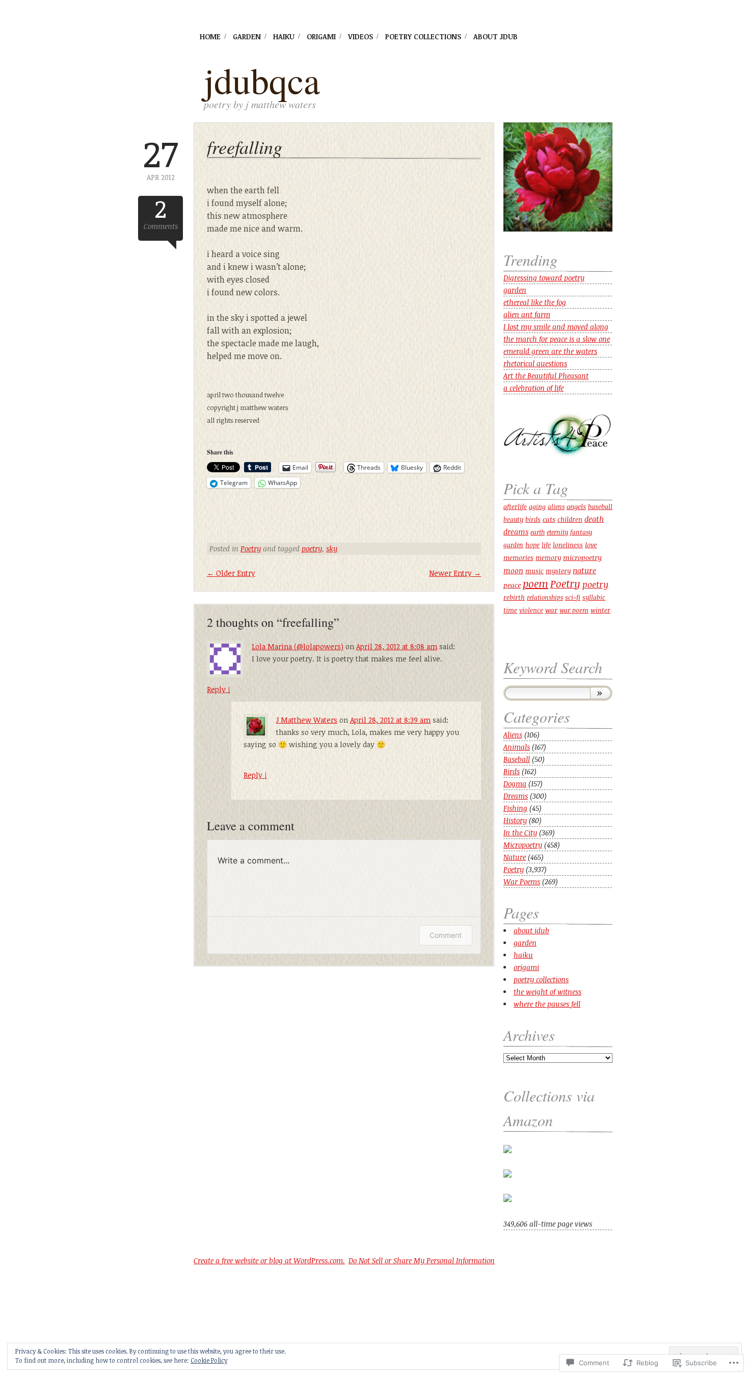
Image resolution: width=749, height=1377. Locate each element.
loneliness (568, 544)
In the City (520, 832)
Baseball (516, 759)
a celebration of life (533, 388)
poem (535, 583)
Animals (516, 747)
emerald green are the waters (550, 351)
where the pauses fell (547, 1004)
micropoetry (582, 557)
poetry (312, 548)
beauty (513, 519)
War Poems (521, 881)
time (510, 610)
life (546, 545)
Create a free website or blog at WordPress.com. (269, 1260)
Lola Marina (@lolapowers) (297, 646)
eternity (557, 532)
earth (537, 532)
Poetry (250, 548)
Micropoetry (522, 845)
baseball (600, 506)
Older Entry (231, 573)
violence (531, 610)
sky (331, 548)
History (515, 820)
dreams (515, 532)
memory (548, 557)
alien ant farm (526, 314)
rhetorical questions (535, 363)
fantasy (581, 532)
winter (600, 610)
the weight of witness (547, 992)
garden (247, 36)
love (591, 544)
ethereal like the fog (534, 302)
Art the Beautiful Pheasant (545, 375)
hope (532, 544)
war (551, 610)
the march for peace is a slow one (556, 339)
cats (549, 519)
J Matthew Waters (306, 720)
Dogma (514, 783)
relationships (545, 597)
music (534, 571)
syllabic (593, 597)
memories (518, 557)
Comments (161, 213)
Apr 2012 (160, 158)
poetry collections (423, 36)
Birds (511, 771)
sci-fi (572, 597)
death (594, 519)
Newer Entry (455, 573)
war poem (573, 610)
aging (537, 506)
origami (321, 36)
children (569, 519)
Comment (446, 935)
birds (533, 519)
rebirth (514, 597)
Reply (218, 689)
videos (360, 36)
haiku (284, 36)
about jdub (495, 36)
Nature (514, 857)
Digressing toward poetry (543, 278)
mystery (558, 570)
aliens (556, 506)
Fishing (515, 808)
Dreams (515, 796)
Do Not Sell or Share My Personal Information (422, 1260)
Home (210, 36)
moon (513, 570)
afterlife (515, 506)
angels (576, 506)
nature (584, 570)
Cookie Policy (209, 1360)
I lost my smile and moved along (555, 327)
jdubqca (262, 79)
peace (512, 585)
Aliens (512, 735)
